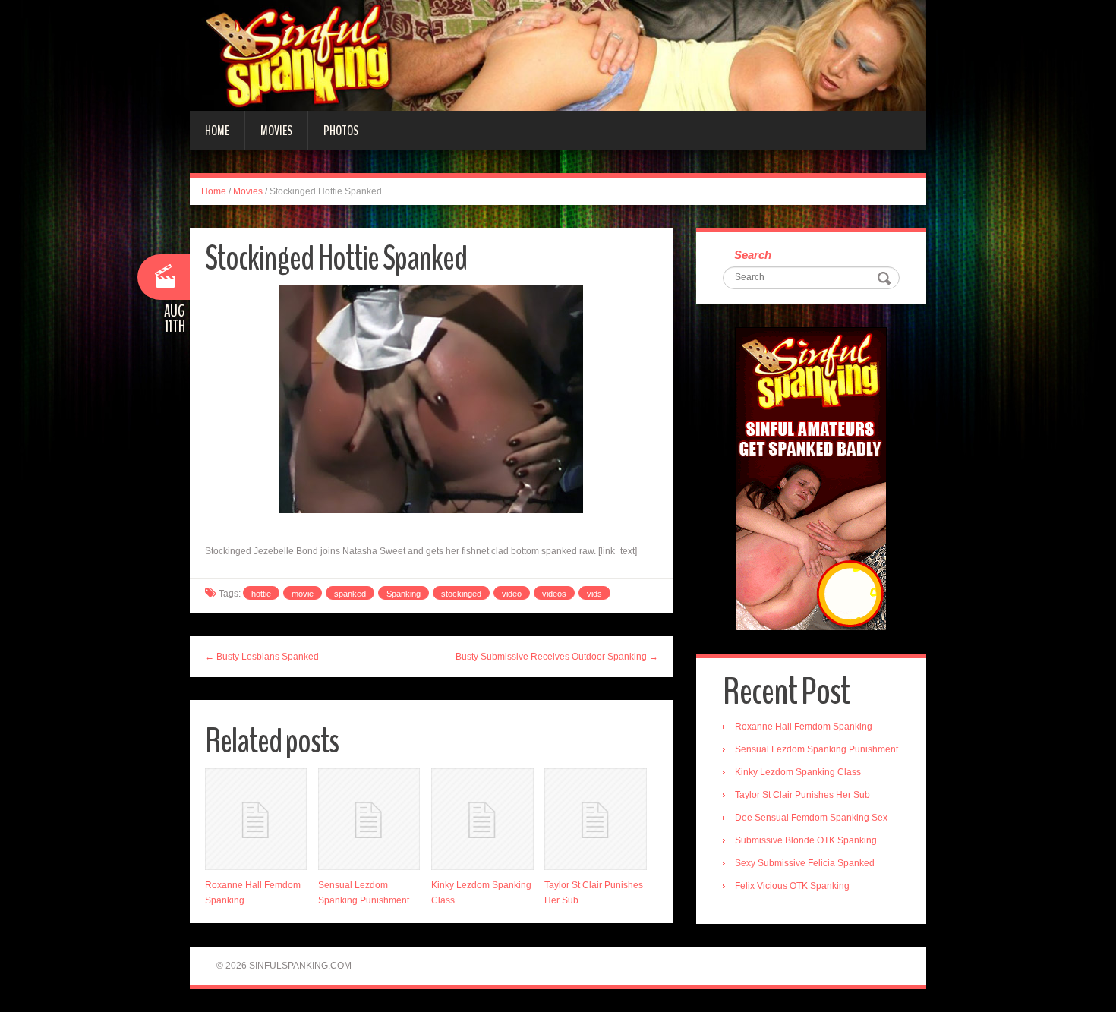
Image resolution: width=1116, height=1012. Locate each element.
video (512, 593)
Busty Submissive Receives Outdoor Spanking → (557, 656)
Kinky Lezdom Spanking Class (798, 772)
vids (594, 593)
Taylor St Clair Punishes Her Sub (802, 795)
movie (303, 593)
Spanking (403, 593)
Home (217, 130)
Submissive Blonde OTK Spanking (806, 840)
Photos (340, 130)
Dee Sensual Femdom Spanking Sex (811, 817)
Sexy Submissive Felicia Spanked (805, 863)
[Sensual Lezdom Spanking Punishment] (369, 819)
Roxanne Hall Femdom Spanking (803, 726)
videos (554, 593)
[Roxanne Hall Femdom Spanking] (256, 819)
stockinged (461, 593)
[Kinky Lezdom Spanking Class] (482, 819)
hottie (261, 593)
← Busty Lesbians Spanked (262, 656)
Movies (276, 130)
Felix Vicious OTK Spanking (792, 886)
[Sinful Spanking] (558, 54)
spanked (350, 593)
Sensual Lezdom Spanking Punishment (816, 749)
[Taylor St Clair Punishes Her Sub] (595, 819)
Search (752, 254)
